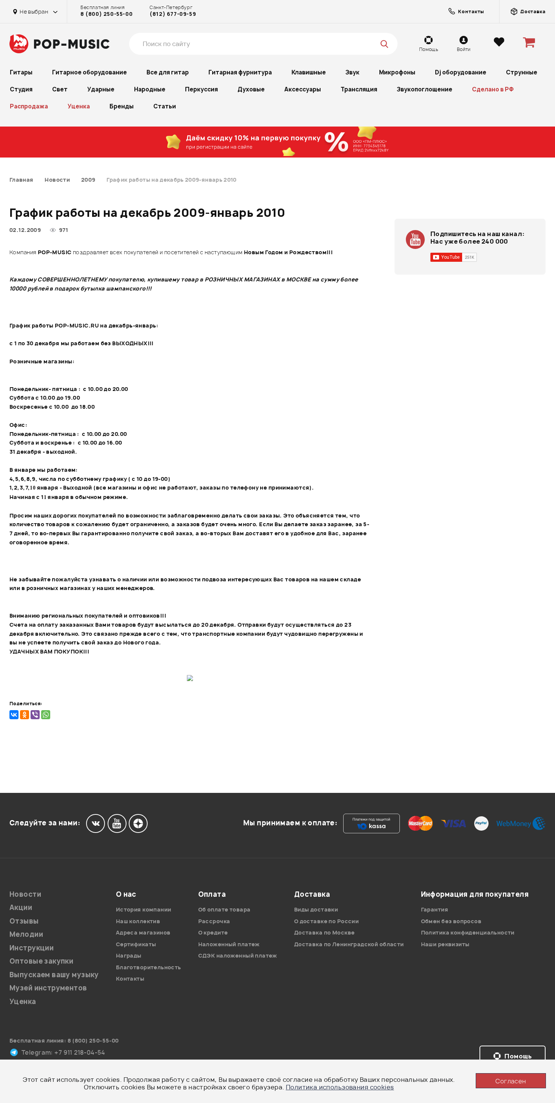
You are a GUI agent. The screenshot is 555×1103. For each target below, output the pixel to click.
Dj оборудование (460, 72)
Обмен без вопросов (451, 921)
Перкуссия (201, 89)
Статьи (164, 106)
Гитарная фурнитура (240, 72)
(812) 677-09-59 (173, 14)
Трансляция (359, 89)
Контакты (130, 978)
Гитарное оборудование (89, 72)
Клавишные (308, 72)
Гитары (21, 72)
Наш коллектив (138, 921)
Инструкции (31, 948)
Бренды (121, 106)
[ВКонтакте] (13, 714)
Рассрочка (214, 921)
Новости (25, 894)
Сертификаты (136, 944)
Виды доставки (316, 909)
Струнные (521, 72)
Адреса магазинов (143, 932)
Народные (149, 89)
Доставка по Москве (324, 932)
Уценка (79, 106)
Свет (60, 89)
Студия (21, 89)
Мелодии (26, 934)
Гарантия (434, 909)
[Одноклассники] (24, 714)
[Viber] (35, 714)
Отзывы (24, 921)
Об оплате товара (224, 909)
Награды (129, 955)
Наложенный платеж (229, 944)
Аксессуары (302, 89)
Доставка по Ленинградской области (349, 944)
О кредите (213, 932)
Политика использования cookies (340, 1087)
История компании (143, 909)
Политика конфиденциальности (468, 932)
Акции (20, 907)
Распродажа (29, 106)
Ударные (100, 89)
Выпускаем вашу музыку (54, 974)
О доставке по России (326, 921)
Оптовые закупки (41, 961)
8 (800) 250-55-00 (106, 14)
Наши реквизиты (445, 944)
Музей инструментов (48, 988)
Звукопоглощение (424, 89)
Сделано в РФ (493, 89)
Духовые (251, 89)
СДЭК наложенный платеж (237, 955)
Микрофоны (397, 72)
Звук (352, 72)
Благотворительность (148, 967)
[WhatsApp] (45, 714)
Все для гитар (167, 72)
